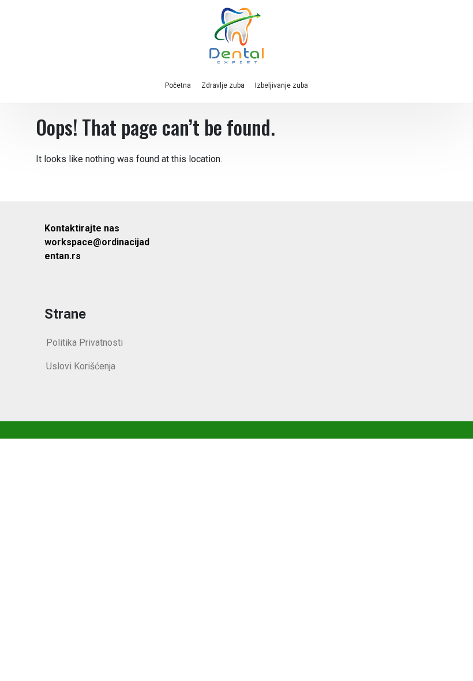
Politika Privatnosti (84, 342)
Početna (178, 85)
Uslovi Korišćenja (80, 366)
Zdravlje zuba (223, 85)
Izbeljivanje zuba (281, 85)
